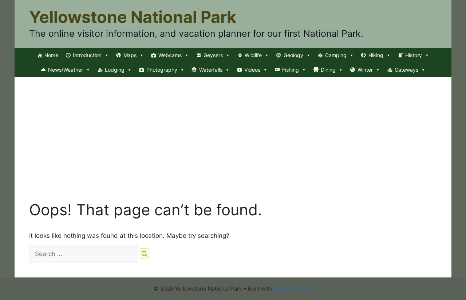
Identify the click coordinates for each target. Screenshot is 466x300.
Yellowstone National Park (132, 17)
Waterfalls (210, 70)
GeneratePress (292, 288)
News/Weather (65, 70)
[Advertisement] (233, 146)
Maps (130, 55)
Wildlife (253, 55)
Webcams (170, 55)
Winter (365, 70)
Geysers (213, 55)
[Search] (144, 253)
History (413, 55)
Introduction (87, 55)
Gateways (406, 70)
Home (51, 55)
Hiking (375, 55)
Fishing (290, 70)
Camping (336, 55)
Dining (328, 70)
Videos (252, 70)
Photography (161, 70)
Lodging (115, 70)
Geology (293, 55)
